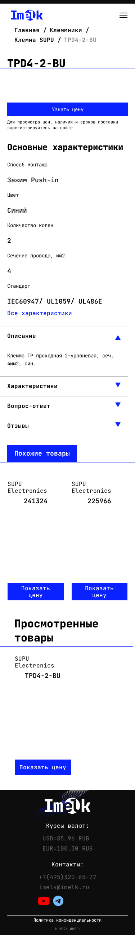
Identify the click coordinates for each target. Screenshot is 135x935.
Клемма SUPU (34, 40)
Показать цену (35, 591)
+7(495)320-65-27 (67, 877)
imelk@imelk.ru (64, 887)
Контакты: (67, 864)
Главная (28, 30)
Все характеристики (39, 313)
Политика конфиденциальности (67, 920)
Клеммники (66, 30)
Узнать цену (68, 109)
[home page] (27, 15)
